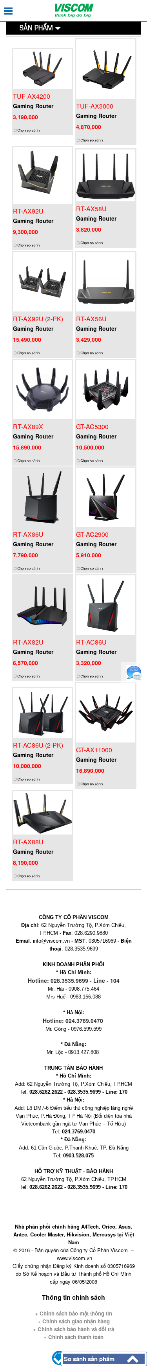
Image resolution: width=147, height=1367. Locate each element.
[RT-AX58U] (105, 174)
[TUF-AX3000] (105, 68)
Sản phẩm (37, 28)
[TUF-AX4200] (42, 68)
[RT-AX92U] (42, 174)
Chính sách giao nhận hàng (75, 1321)
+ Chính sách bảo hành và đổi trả (73, 1329)
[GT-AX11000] (105, 712)
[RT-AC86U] (105, 604)
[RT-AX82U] (42, 604)
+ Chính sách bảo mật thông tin (73, 1313)
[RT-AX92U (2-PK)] (42, 281)
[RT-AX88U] (42, 812)
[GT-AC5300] (105, 388)
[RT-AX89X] (42, 388)
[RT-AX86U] (42, 496)
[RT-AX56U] (105, 281)
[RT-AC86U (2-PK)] (42, 712)
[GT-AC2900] (105, 496)
